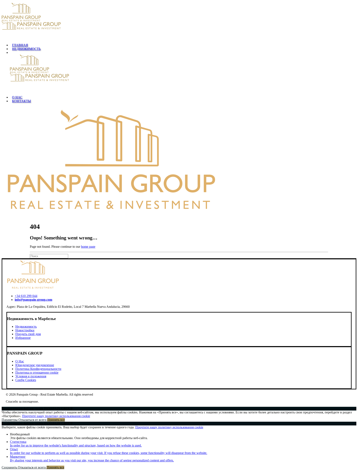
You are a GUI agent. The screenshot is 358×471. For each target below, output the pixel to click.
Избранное (23, 337)
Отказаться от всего (32, 419)
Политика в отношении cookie (36, 372)
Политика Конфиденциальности (38, 369)
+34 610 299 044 (26, 296)
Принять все (56, 419)
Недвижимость (26, 49)
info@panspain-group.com (33, 299)
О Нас (17, 97)
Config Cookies (25, 380)
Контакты (21, 101)
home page (88, 246)
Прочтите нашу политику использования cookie (56, 416)
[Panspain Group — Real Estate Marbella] (179, 21)
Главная (20, 45)
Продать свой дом (28, 334)
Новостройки (24, 330)
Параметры (10, 419)
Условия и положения (30, 376)
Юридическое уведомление (34, 365)
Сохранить (10, 467)
